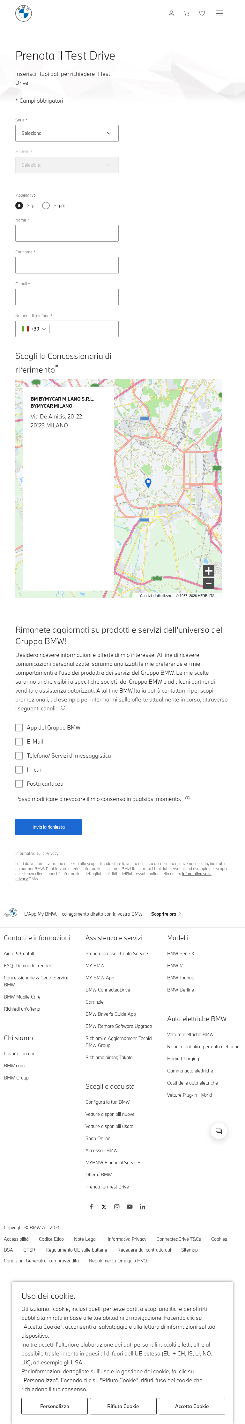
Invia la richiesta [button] (49, 827)
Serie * (21, 119)
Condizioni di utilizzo (155, 596)
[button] (208, 571)
